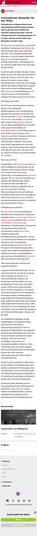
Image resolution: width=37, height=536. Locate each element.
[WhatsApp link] (29, 501)
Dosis (24, 119)
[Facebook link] (7, 501)
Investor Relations (8, 469)
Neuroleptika (6, 130)
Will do (18, 520)
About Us (5, 465)
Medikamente (6, 119)
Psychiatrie (21, 164)
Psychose (19, 389)
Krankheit (4, 189)
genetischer (24, 231)
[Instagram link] (19, 501)
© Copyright (4, 433)
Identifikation (9, 212)
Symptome (30, 256)
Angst (12, 56)
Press (4, 473)
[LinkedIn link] (24, 501)
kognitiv (22, 197)
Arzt (13, 178)
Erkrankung (31, 175)
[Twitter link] (13, 501)
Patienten (20, 122)
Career (4, 477)
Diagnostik (23, 245)
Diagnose (19, 117)
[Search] (34, 6)
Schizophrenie (9, 45)
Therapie (8, 91)
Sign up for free (18, 525)
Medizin (28, 48)
